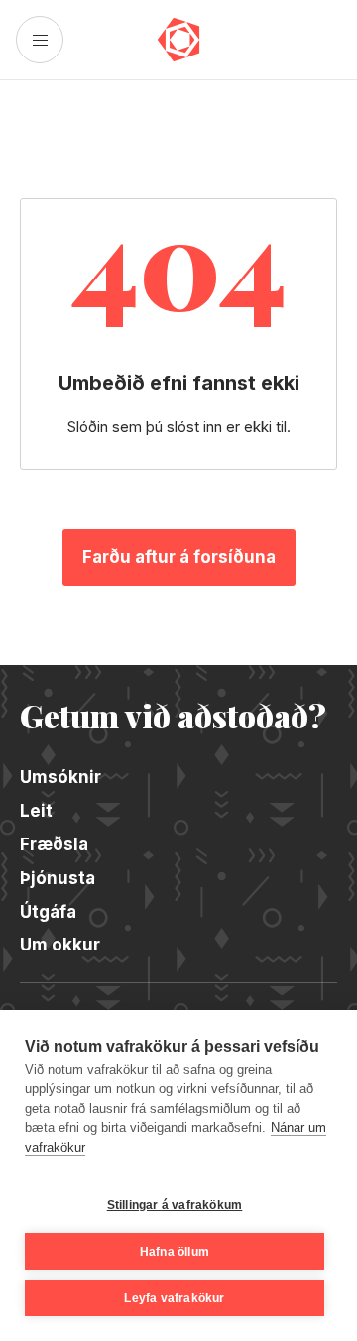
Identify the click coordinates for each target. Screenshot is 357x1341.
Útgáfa (48, 912)
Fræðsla (54, 844)
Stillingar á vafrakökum (175, 1205)
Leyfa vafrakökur (174, 1298)
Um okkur (60, 944)
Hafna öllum (174, 1252)
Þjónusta (57, 878)
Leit (36, 811)
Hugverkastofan (179, 39)
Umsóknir (60, 777)
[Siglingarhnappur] (39, 39)
